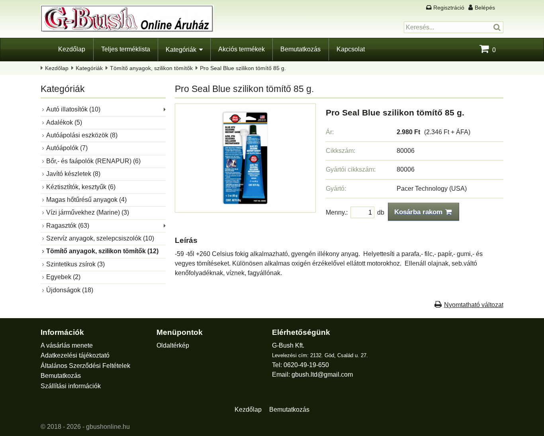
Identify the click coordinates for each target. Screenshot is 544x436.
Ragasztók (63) (67, 225)
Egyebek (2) (63, 277)
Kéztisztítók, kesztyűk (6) (80, 187)
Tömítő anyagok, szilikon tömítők (151, 68)
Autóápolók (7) (67, 148)
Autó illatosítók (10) (73, 109)
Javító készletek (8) (73, 173)
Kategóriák (181, 49)
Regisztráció (448, 7)
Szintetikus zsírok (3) (75, 264)
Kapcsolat (351, 49)
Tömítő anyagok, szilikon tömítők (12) (102, 251)
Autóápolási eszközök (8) (81, 135)
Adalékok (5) (64, 122)
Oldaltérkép (173, 345)
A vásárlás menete (67, 345)
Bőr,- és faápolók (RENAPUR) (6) (93, 161)
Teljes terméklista (125, 49)
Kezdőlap (71, 49)
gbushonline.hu (108, 426)
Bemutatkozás (300, 49)
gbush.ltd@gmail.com (322, 374)
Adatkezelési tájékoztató (75, 355)
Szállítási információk (71, 386)
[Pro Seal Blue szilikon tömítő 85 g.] (245, 204)
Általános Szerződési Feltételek (85, 365)
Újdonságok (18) (69, 290)
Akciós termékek (241, 49)
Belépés (485, 7)
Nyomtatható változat (473, 304)
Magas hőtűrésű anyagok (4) (86, 199)
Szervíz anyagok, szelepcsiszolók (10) (100, 238)
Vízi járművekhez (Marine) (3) (87, 212)
